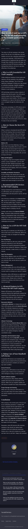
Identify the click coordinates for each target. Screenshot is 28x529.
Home (2, 521)
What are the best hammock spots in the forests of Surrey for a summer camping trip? (14, 478)
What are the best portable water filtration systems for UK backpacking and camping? (13, 483)
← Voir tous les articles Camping (9, 462)
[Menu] (14, 4)
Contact (14, 521)
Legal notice (8, 521)
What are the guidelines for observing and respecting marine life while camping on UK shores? (13, 499)
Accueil (2, 48)
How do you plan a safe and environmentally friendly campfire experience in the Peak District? (13, 493)
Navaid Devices (6, 512)
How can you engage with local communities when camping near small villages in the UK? (13, 487)
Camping (4, 29)
